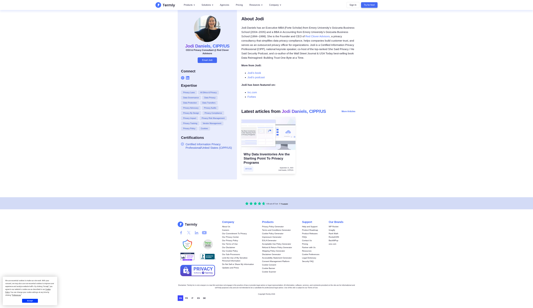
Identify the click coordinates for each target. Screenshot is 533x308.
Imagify (332, 230)
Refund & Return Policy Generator (277, 247)
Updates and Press (230, 268)
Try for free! (369, 5)
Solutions (206, 5)
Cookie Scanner (269, 272)
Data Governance (191, 97)
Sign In (353, 5)
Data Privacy (209, 97)
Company (274, 5)
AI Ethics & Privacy (208, 92)
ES (198, 298)
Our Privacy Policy (230, 240)
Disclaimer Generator (271, 254)
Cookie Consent (269, 265)
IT (192, 298)
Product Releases (310, 233)
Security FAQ (308, 261)
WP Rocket (333, 226)
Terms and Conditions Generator (276, 230)
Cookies (204, 128)
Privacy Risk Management (213, 118)
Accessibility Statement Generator (277, 258)
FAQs (304, 237)
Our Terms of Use (230, 244)
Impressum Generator (271, 237)
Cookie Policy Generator (272, 233)
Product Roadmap (310, 230)
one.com (332, 244)
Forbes (251, 96)
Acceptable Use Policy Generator (276, 244)
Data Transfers (208, 103)
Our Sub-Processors (231, 254)
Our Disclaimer (228, 247)
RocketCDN (334, 237)
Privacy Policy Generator (273, 226)
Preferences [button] (16, 295)
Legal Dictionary (309, 258)
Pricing (239, 5)
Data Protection (190, 103)
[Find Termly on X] (188, 232)
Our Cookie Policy (230, 251)
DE (204, 298)
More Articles (348, 111)
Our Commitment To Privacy (234, 233)
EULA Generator (269, 240)
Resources (254, 5)
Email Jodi (207, 60)
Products (188, 5)
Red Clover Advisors (317, 36)
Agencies (224, 5)
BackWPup (333, 240)
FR (186, 298)
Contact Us (307, 240)
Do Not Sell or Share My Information (238, 264)
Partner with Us (308, 247)
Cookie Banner (268, 268)
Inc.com (252, 92)
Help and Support (309, 226)
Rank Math (333, 233)
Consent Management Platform (276, 261)
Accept (30, 301)
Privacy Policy (189, 128)
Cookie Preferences (310, 254)
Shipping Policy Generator (273, 251)
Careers (225, 230)
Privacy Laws (189, 92)
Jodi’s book (254, 72)
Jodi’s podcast (256, 77)
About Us (226, 226)
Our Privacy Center (230, 237)
